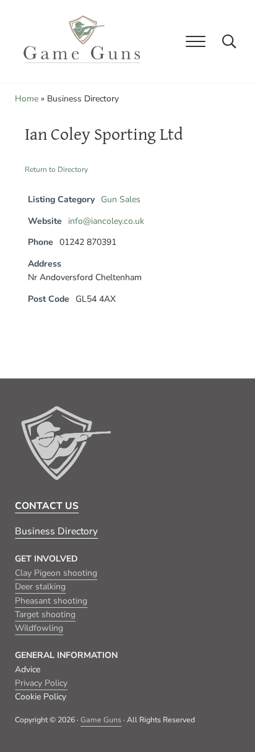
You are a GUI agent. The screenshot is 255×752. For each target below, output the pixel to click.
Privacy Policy (41, 683)
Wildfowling (39, 628)
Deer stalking (40, 586)
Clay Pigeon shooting (56, 573)
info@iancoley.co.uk (106, 221)
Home (26, 99)
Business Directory (56, 531)
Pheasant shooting (51, 601)
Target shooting (45, 614)
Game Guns (100, 720)
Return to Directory (56, 169)
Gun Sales (120, 199)
